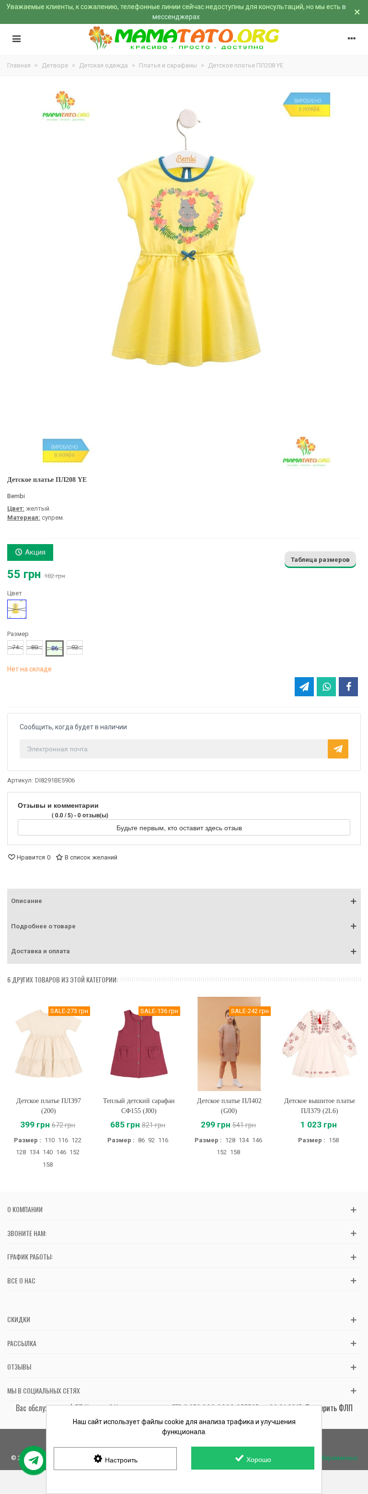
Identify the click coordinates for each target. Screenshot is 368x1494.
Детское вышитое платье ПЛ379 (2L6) (319, 1106)
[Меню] (16, 38)
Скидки (18, 1319)
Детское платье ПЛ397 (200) (48, 1106)
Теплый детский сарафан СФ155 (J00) (139, 1106)
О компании (25, 1209)
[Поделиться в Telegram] (304, 686)
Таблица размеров (320, 559)
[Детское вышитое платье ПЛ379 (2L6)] (319, 1044)
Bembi (16, 496)
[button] (184, 901)
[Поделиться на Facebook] (348, 686)
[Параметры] (352, 38)
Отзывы (19, 1366)
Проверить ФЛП (329, 1408)
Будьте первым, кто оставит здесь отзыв (180, 827)
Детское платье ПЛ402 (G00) (229, 1106)
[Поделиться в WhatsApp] (326, 686)
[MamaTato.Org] (184, 38)
